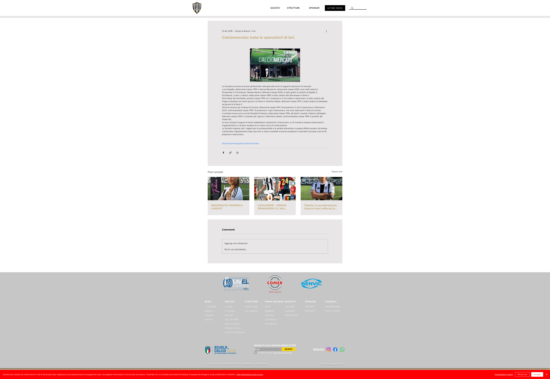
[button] (272, 7)
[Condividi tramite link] (230, 152)
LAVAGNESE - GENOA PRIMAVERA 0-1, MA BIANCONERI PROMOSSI (274, 207)
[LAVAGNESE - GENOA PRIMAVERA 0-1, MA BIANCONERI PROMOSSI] (275, 188)
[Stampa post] (237, 152)
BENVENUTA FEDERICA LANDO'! (227, 207)
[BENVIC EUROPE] (312, 284)
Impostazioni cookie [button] (504, 374)
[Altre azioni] (326, 31)
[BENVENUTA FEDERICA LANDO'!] (228, 188)
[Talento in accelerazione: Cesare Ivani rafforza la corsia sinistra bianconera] (321, 188)
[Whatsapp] (342, 349)
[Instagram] (328, 349)
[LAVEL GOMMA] (236, 284)
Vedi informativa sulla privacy (249, 374)
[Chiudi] (546, 374)
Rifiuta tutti (522, 374)
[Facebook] (335, 349)
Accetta (537, 374)
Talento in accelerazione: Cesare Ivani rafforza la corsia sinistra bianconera (321, 207)
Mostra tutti (337, 171)
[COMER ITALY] (275, 284)
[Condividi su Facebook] (223, 152)
